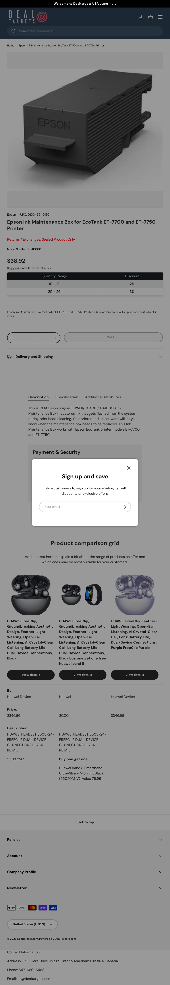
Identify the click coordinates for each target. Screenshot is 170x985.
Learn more (108, 4)
